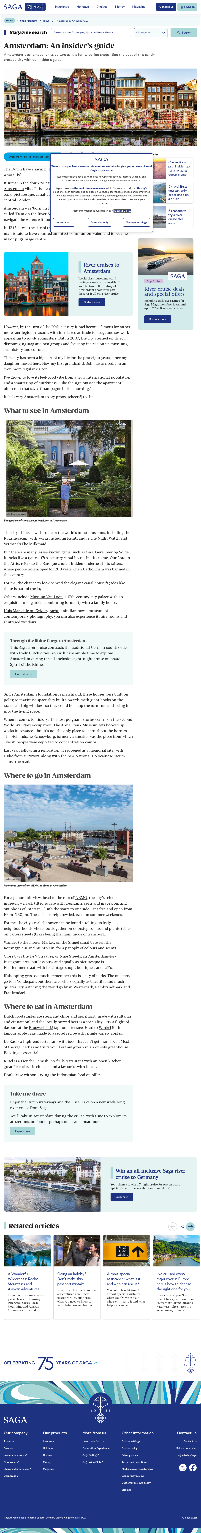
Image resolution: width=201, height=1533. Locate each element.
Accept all (63, 222)
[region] (101, 192)
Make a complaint (186, 1448)
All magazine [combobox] (143, 32)
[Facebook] (193, 1467)
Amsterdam (14, 188)
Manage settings (136, 222)
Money (120, 7)
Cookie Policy (122, 211)
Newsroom (11, 1462)
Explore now (22, 1131)
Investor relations (15, 1455)
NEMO (81, 897)
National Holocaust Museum (100, 755)
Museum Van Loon (46, 596)
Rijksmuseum (15, 538)
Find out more (92, 302)
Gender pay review (133, 1476)
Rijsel (8, 1060)
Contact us (190, 1441)
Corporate (11, 1476)
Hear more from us (93, 1441)
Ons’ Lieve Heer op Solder (108, 552)
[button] (172, 1226)
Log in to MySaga (187, 1455)
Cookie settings (131, 1441)
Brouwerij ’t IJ (41, 1027)
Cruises (102, 7)
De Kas (10, 1041)
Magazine (139, 7)
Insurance (62, 7)
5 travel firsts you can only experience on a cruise (178, 193)
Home (9, 21)
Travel (46, 21)
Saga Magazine (29, 21)
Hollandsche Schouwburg (33, 736)
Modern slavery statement (137, 1469)
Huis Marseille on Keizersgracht (31, 610)
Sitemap (127, 1490)
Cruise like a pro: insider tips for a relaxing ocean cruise (179, 168)
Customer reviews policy (136, 1483)
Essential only (100, 222)
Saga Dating (90, 1455)
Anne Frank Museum (79, 725)
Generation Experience (96, 1448)
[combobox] (91, 32)
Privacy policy (130, 1455)
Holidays (83, 7)
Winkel (105, 1027)
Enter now (122, 1197)
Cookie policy (129, 1448)
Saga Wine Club (92, 1462)
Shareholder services (17, 1469)
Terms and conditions (134, 1462)
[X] (183, 1467)
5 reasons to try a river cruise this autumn (177, 217)
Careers (8, 1448)
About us (9, 1441)
